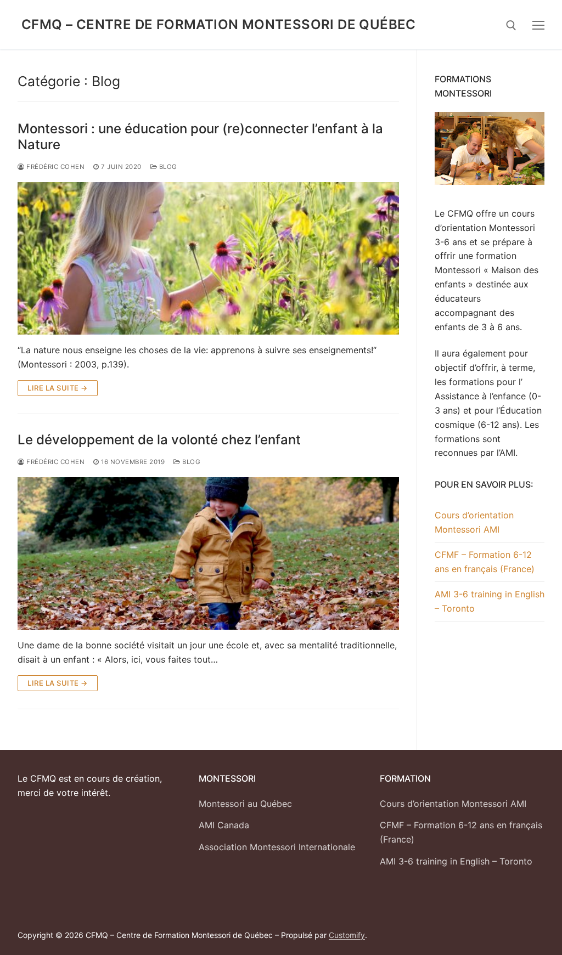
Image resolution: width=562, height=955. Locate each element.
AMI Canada (224, 825)
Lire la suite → (57, 387)
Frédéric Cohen (55, 462)
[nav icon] (538, 24)
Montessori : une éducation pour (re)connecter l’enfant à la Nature (200, 136)
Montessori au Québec (245, 803)
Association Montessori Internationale (277, 846)
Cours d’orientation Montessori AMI (474, 522)
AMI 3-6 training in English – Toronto (489, 601)
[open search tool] (511, 25)
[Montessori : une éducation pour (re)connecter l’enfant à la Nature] (208, 258)
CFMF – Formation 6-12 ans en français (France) (485, 561)
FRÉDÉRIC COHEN (55, 167)
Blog (167, 167)
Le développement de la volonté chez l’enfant (159, 440)
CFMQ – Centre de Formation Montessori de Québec (218, 24)
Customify (347, 935)
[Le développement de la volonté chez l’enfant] (208, 553)
